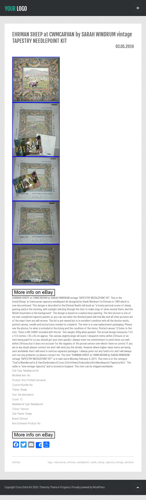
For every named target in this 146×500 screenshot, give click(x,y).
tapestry (110, 462)
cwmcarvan (60, 462)
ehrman (16, 462)
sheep (101, 462)
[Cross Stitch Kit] (16, 8)
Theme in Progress (60, 487)
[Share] (39, 445)
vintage (120, 462)
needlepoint (83, 462)
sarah (93, 462)
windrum (129, 462)
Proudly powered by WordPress (88, 487)
